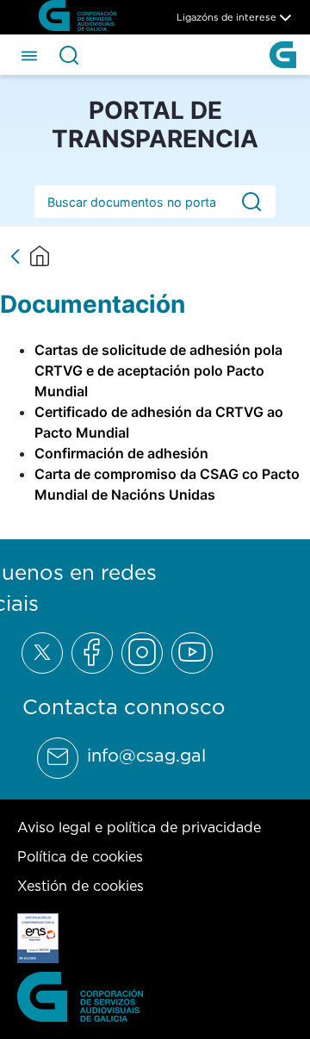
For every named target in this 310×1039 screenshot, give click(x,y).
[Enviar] (251, 202)
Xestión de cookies (80, 885)
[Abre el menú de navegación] (29, 54)
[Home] (39, 256)
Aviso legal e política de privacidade (139, 827)
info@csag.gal (146, 755)
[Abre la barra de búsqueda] (68, 55)
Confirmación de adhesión (121, 453)
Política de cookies (80, 856)
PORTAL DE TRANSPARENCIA (155, 125)
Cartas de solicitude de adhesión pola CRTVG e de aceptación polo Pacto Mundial (158, 370)
